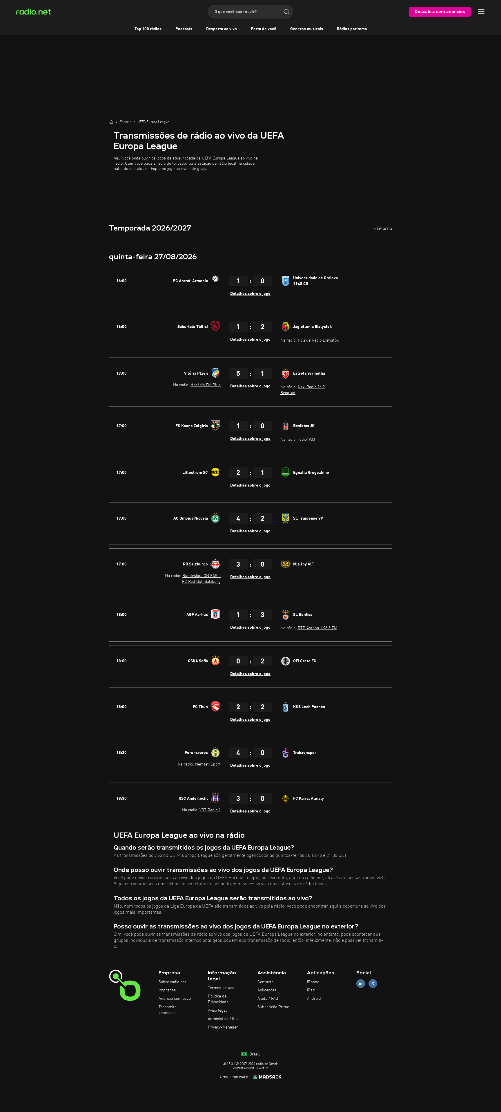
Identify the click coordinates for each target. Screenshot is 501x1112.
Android (314, 999)
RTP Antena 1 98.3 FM (317, 628)
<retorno (382, 228)
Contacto (265, 982)
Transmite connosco (168, 1010)
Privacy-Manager (223, 1027)
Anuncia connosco (175, 999)
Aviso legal (217, 1010)
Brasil (254, 1054)
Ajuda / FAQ (267, 999)
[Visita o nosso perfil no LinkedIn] (360, 983)
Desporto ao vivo (221, 29)
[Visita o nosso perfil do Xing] (373, 983)
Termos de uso (221, 988)
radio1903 (306, 440)
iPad (311, 990)
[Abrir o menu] (481, 11)
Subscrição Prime (273, 1007)
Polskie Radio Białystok (318, 340)
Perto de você (263, 29)
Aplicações (266, 990)
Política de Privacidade (218, 999)
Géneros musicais (306, 29)
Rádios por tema (352, 29)
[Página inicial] (111, 121)
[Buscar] (286, 11)
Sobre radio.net (172, 982)
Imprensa (167, 990)
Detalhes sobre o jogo (250, 294)
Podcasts (183, 29)
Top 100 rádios (148, 29)
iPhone (313, 982)
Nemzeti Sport (208, 764)
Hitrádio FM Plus (205, 385)
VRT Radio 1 (210, 810)
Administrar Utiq (223, 1019)
